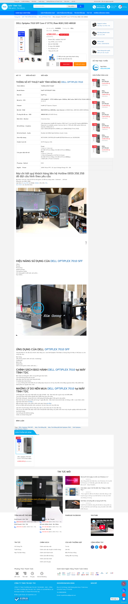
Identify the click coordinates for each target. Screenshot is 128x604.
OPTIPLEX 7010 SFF (57, 349)
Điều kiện (44, 75)
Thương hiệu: (66, 28)
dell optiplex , (77, 427)
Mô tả (18, 75)
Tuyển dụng (41, 1)
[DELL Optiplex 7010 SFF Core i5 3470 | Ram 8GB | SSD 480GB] (96, 127)
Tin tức (89, 13)
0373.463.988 (45, 526)
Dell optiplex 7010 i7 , (21, 429)
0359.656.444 (45, 531)
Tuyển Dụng (17, 549)
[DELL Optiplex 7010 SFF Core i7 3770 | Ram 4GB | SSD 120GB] (96, 149)
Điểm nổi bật (31, 75)
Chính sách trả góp (45, 562)
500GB (37, 183)
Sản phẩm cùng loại (100, 75)
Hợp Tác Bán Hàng (19, 552)
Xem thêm (19, 185)
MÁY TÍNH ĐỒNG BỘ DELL (29, 17)
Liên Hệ (67, 549)
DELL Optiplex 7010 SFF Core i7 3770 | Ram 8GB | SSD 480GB (24, 458)
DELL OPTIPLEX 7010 (45, 17)
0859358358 (100, 7)
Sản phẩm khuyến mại (64, 13)
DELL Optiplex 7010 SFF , (26, 427)
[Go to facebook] (124, 599)
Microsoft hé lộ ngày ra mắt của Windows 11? (94, 477)
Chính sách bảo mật (45, 546)
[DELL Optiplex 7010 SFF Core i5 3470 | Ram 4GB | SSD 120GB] (96, 105)
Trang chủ (16, 1)
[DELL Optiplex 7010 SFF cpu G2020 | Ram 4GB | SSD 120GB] (96, 83)
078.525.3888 (45, 521)
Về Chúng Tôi (18, 546)
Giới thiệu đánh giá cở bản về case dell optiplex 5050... (37, 500)
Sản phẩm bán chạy (48, 13)
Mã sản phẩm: (50, 28)
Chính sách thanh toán (46, 552)
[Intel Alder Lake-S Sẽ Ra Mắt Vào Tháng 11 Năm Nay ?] (72, 491)
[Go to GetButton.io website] (124, 602)
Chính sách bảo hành (46, 558)
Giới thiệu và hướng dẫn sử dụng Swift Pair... (94, 501)
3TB (46, 183)
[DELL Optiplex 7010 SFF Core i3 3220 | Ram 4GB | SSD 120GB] (96, 94)
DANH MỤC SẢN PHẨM (23, 13)
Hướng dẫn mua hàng (101, 13)
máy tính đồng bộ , (41, 427)
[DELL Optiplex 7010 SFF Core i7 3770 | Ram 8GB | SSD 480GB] (96, 138)
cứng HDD (26, 183)
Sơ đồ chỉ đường (25, 1)
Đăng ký (113, 7)
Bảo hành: (49, 30)
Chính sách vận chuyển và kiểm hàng (50, 549)
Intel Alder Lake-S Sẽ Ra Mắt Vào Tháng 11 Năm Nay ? (95, 489)
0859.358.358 (19, 521)
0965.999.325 (19, 526)
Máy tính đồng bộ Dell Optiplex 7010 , (59, 427)
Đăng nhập (114, 6)
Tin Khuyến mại (79, 13)
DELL (72, 28)
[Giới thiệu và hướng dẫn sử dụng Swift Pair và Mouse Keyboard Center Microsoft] (72, 504)
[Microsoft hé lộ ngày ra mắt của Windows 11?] (72, 480)
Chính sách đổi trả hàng (46, 555)
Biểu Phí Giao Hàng (70, 552)
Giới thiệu (34, 1)
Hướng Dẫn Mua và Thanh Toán (54, 1)
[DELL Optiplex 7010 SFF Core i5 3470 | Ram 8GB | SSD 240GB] (96, 116)
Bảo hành (66, 1)
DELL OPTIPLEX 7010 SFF (67, 261)
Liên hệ (73, 1)
